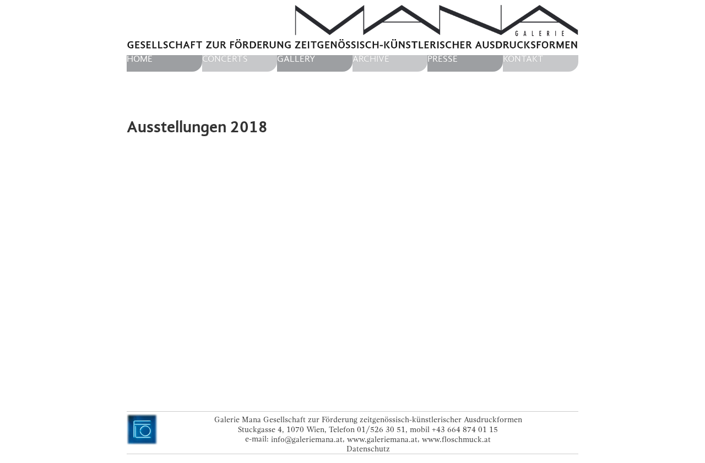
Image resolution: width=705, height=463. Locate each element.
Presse (442, 59)
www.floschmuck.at (456, 439)
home (140, 59)
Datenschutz (368, 449)
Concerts (225, 59)
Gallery (296, 59)
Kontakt (523, 59)
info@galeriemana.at (307, 439)
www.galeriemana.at (382, 439)
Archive (370, 59)
